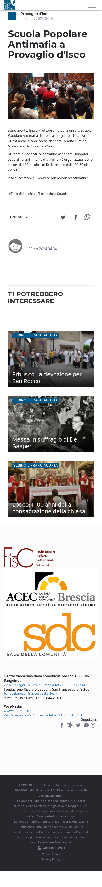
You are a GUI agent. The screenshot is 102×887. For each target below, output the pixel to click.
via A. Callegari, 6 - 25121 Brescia (29, 685)
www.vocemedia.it (18, 711)
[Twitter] (79, 727)
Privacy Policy (51, 859)
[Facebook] (62, 727)
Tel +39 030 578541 (70, 685)
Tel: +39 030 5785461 (65, 715)
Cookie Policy (51, 854)
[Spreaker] (70, 727)
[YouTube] (87, 727)
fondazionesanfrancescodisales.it (31, 693)
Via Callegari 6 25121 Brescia (26, 715)
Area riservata (54, 848)
